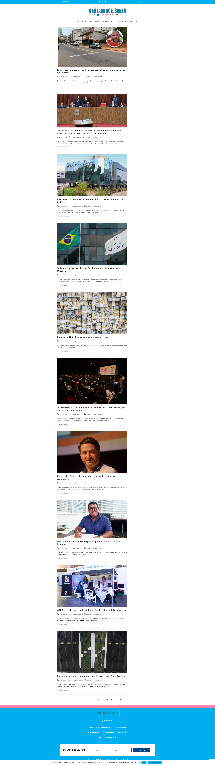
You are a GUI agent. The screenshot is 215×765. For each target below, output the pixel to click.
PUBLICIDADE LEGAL (131, 21)
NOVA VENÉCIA (81, 21)
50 (120, 700)
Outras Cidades (97, 137)
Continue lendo (64, 87)
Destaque (89, 76)
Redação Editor (63, 76)
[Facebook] (99, 2)
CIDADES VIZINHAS (94, 21)
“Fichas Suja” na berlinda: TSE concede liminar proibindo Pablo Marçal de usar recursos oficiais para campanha (89, 132)
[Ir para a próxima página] (124, 699)
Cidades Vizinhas (97, 76)
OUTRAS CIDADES (108, 21)
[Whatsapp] (103, 2)
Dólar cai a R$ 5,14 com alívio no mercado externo (82, 336)
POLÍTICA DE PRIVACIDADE (112, 759)
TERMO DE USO (124, 759)
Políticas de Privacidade (154, 762)
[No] (213, 762)
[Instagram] (96, 2)
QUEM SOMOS (99, 759)
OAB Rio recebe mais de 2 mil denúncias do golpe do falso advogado (92, 610)
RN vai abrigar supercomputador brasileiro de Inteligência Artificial (91, 676)
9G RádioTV (119, 21)
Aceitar (144, 762)
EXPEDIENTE (90, 759)
